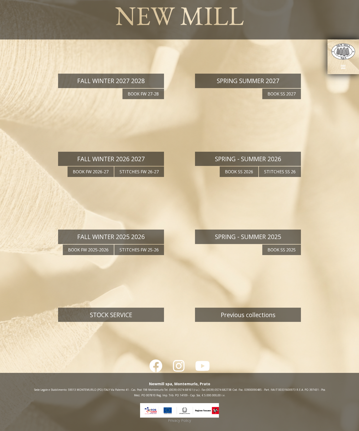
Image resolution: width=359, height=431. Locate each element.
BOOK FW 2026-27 (91, 172)
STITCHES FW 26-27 (139, 172)
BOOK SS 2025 (282, 250)
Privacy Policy (179, 420)
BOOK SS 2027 (282, 94)
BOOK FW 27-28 (143, 94)
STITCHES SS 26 (280, 172)
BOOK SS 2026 (239, 172)
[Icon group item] (155, 366)
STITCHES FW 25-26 (139, 250)
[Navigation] (343, 69)
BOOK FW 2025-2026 (88, 250)
